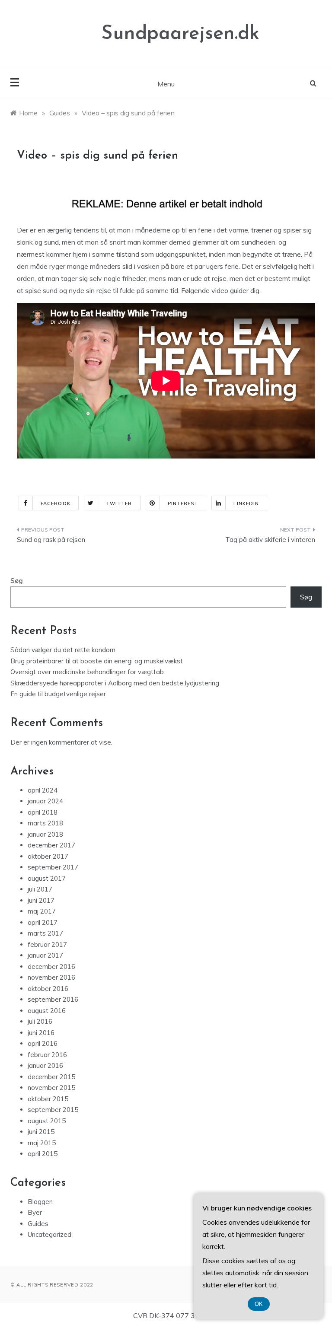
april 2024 (42, 790)
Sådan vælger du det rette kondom (62, 650)
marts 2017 (45, 933)
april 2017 (42, 922)
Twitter (119, 503)
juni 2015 (41, 1131)
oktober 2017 (48, 856)
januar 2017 (45, 955)
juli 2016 (40, 1021)
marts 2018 (45, 823)
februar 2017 (47, 944)
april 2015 (42, 1154)
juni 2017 (41, 900)
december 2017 (51, 845)
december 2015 (51, 1077)
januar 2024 (45, 801)
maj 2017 (42, 911)
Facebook (55, 503)
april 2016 (42, 1043)
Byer (35, 1212)
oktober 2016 (48, 988)
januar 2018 (45, 834)
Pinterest (183, 503)
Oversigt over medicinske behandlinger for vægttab (87, 672)
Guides (38, 1224)
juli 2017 (40, 889)
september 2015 (53, 1109)
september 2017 (53, 867)
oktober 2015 (48, 1099)
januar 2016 (45, 1065)
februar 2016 (47, 1055)
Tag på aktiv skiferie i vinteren (270, 539)
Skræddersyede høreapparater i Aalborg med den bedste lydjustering (114, 683)
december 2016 (51, 966)
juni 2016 (41, 1033)
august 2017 (47, 878)
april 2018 (42, 812)
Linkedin (246, 503)
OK (259, 1304)
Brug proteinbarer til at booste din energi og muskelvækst (96, 661)
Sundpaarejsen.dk (180, 34)
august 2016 (47, 1010)
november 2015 (51, 1087)
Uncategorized (49, 1234)
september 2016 (53, 999)
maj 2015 (42, 1143)
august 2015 (47, 1121)
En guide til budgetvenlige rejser (58, 694)
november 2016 (51, 977)
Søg (16, 580)
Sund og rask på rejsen (51, 539)
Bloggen (40, 1201)
